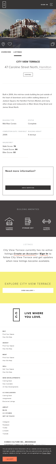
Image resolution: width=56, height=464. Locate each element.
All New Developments (10, 387)
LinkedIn (6, 430)
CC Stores (7, 413)
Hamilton (45, 67)
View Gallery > (28, 290)
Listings (18, 52)
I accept (10, 459)
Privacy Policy (46, 453)
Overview (6, 52)
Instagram (6, 422)
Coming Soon (7, 381)
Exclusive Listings (9, 401)
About (5, 407)
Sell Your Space (8, 369)
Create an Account (25, 253)
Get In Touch (8, 416)
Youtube (5, 433)
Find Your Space (8, 334)
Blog (5, 410)
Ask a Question (28, 187)
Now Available (8, 384)
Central (28, 74)
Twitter (5, 427)
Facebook (6, 425)
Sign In (44, 4)
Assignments (7, 398)
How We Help (7, 337)
